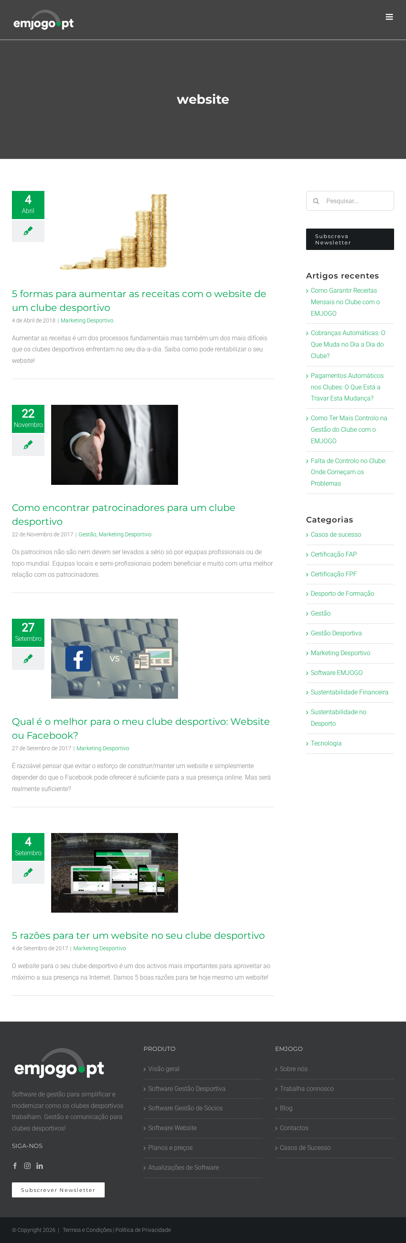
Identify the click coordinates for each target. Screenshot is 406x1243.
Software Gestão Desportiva (187, 1088)
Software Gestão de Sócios (185, 1108)
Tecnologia (326, 743)
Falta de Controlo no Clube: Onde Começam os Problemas (348, 472)
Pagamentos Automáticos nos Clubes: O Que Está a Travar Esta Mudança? (347, 387)
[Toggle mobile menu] (390, 17)
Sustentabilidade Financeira (350, 692)
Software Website (172, 1128)
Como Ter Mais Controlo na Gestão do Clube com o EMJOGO (349, 429)
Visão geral (164, 1069)
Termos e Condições (87, 1230)
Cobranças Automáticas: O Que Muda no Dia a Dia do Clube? (348, 344)
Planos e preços (170, 1147)
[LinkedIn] (39, 1166)
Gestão (87, 534)
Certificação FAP (334, 554)
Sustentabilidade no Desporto (338, 717)
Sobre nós (294, 1069)
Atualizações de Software (183, 1167)
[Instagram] (27, 1166)
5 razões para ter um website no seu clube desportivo (138, 935)
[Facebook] (15, 1166)
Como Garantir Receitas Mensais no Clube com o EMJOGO (345, 302)
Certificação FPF (334, 574)
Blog (286, 1108)
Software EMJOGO (337, 673)
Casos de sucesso (336, 534)
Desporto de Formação (342, 593)
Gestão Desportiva (336, 633)
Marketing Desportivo (87, 320)
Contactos (294, 1128)
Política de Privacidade (143, 1230)
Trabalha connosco (307, 1088)
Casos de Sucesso (305, 1147)
